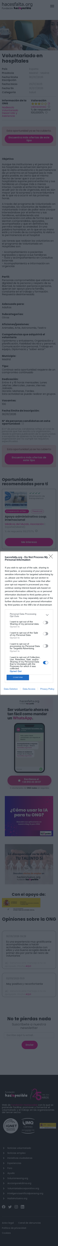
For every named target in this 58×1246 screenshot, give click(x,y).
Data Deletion (11, 689)
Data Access (29, 689)
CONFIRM (18, 677)
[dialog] (29, 623)
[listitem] (29, 615)
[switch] (45, 622)
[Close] (52, 557)
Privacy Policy (47, 689)
